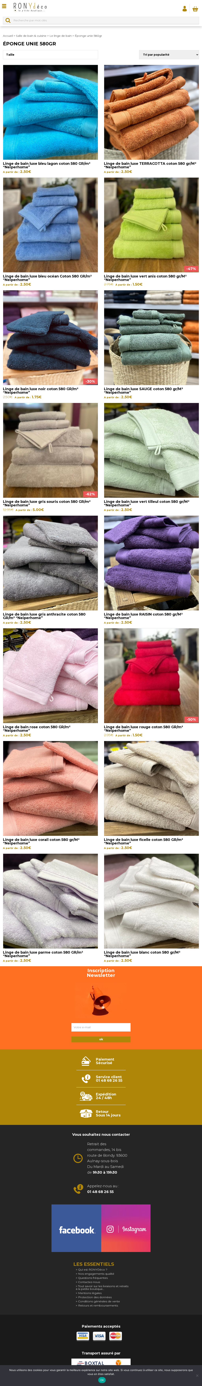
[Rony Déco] (30, 8)
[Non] (197, 1376)
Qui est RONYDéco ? (92, 1269)
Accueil (8, 35)
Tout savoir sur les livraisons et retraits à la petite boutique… (102, 1287)
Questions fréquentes (93, 1277)
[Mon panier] (195, 8)
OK (102, 1380)
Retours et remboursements (98, 1305)
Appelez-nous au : (103, 1189)
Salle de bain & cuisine (31, 35)
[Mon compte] (184, 8)
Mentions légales (90, 1293)
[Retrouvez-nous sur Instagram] (126, 1228)
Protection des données (95, 1297)
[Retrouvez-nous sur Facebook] (76, 1228)
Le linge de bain (61, 35)
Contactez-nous (89, 1282)
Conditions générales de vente (99, 1301)
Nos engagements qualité (96, 1273)
